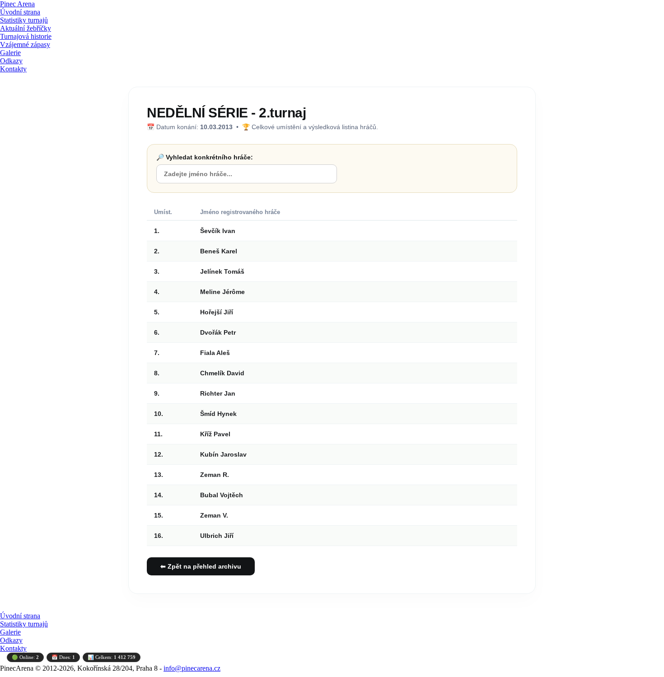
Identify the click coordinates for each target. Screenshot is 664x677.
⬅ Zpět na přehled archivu (200, 566)
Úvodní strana (20, 12)
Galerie (10, 52)
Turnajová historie (25, 36)
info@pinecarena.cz (192, 668)
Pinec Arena (17, 4)
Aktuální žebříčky (25, 28)
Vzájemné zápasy (25, 44)
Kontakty (13, 69)
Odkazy (11, 61)
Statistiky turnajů (24, 20)
